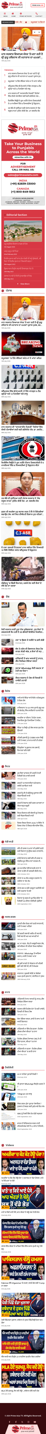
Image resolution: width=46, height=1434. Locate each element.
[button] (34, 32)
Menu (6, 16)
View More (24, 283)
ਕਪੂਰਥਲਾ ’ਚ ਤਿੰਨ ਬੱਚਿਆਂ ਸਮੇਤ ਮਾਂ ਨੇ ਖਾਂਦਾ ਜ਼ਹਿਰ (21, 22)
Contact (39, 16)
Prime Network (26, 16)
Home (14, 16)
